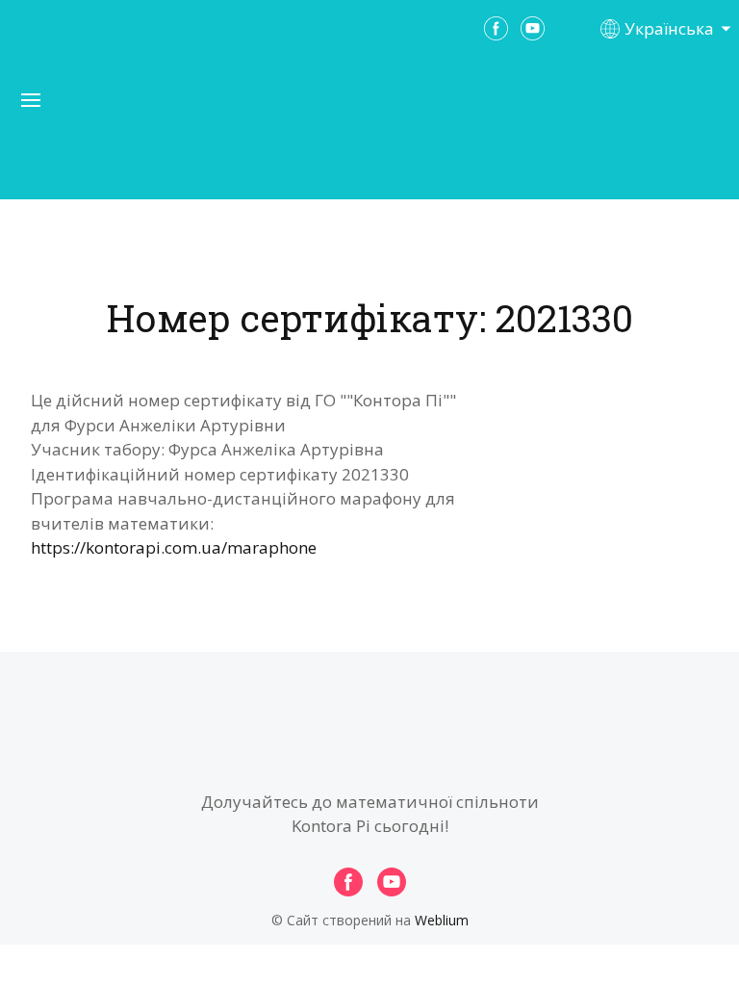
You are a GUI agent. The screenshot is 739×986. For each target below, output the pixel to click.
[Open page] (369, 134)
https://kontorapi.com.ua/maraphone (174, 547)
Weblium (442, 920)
